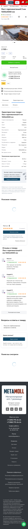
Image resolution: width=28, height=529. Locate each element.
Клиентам (13, 2)
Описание (5, 100)
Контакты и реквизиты (14, 465)
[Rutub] (20, 409)
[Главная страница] (4, 3)
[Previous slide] (2, 33)
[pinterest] (7, 409)
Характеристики (18, 100)
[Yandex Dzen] (16, 409)
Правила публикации (20, 240)
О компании (14, 458)
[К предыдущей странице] (1, 6)
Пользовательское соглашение (14, 479)
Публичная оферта (14, 491)
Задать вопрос (14, 339)
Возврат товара (14, 451)
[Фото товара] (14, 33)
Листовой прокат (14, 6)
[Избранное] (22, 2)
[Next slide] (26, 33)
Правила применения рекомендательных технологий (14, 483)
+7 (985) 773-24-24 (14, 78)
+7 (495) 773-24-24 (14, 76)
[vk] (11, 409)
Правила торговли (14, 487)
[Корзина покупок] (25, 2)
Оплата (15, 105)
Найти (10, 2)
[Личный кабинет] (17, 2)
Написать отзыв (14, 232)
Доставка (5, 105)
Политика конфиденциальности (14, 475)
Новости (14, 461)
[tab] (14, 42)
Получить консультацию (12, 179)
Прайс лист (14, 455)
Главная (5, 6)
